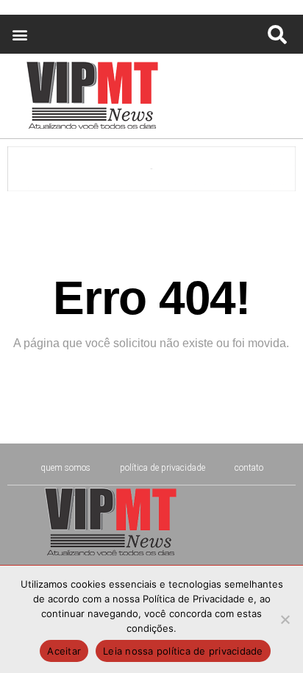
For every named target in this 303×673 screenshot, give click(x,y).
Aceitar (64, 651)
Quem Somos (65, 468)
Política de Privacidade (162, 468)
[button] (19, 34)
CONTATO (249, 468)
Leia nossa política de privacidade (183, 651)
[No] (284, 619)
